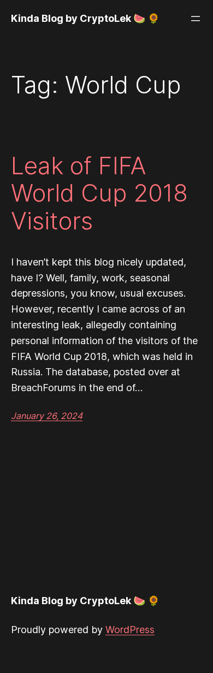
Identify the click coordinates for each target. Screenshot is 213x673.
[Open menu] (195, 18)
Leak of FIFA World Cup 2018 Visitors (99, 193)
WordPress (130, 629)
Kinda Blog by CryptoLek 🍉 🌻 (85, 18)
